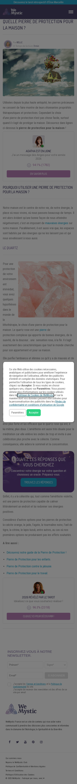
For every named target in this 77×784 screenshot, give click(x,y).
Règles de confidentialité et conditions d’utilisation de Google (37, 403)
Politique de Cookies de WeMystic (35, 395)
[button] (17, 412)
